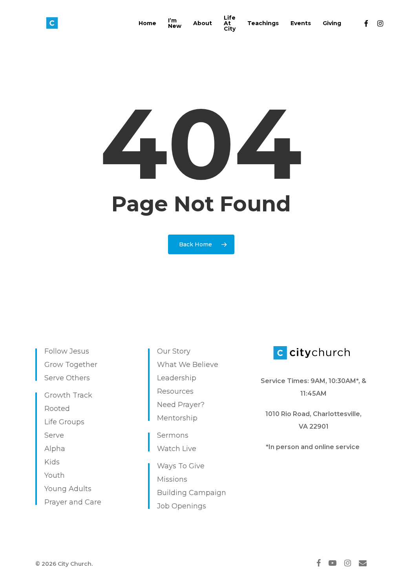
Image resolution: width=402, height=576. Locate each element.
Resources (175, 391)
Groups (71, 422)
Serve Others (67, 378)
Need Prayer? (181, 404)
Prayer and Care (72, 502)
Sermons (172, 435)
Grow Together (70, 364)
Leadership (176, 378)
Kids (52, 462)
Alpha (54, 448)
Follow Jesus (66, 351)
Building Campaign (191, 492)
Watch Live (176, 448)
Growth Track (68, 395)
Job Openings (181, 506)
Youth (54, 475)
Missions (172, 479)
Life (50, 422)
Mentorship (177, 418)
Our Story (173, 351)
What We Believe (187, 364)
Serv (52, 435)
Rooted (57, 408)
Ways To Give (181, 466)
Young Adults (67, 488)
